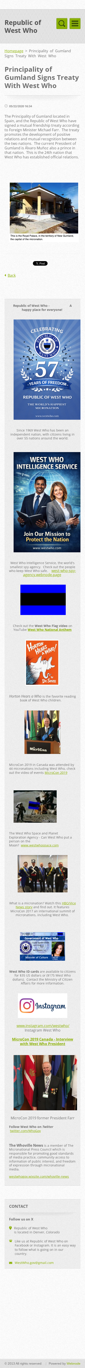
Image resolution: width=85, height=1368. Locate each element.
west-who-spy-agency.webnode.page (49, 572)
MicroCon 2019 (56, 772)
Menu (75, 23)
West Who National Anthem (50, 629)
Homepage (14, 50)
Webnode (73, 1363)
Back (12, 275)
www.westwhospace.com (40, 845)
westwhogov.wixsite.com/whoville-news (39, 1176)
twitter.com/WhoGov (25, 1131)
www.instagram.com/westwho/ (43, 1025)
